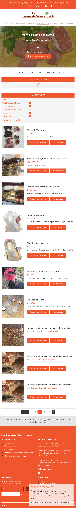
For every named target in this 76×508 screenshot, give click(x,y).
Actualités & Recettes (17, 23)
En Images (53, 23)
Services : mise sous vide (11, 120)
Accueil (6, 23)
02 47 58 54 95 (21, 456)
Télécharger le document (38, 56)
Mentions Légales (7, 505)
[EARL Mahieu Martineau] (38, 15)
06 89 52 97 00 (9, 456)
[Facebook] (46, 6)
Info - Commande (67, 23)
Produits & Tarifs (43, 23)
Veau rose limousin (9, 106)
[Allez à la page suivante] (53, 412)
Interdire (49, 503)
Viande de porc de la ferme (12, 110)
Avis (59, 23)
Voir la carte (9, 449)
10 (44, 412)
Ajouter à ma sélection (38, 142)
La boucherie (31, 23)
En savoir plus (37, 503)
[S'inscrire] (28, 489)
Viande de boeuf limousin (11, 103)
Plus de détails (58, 142)
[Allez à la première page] (23, 412)
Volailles (5, 113)
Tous (4, 100)
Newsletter (35, 6)
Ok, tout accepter (62, 503)
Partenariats (6, 117)
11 (49, 412)
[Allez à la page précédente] (27, 412)
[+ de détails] (13, 137)
